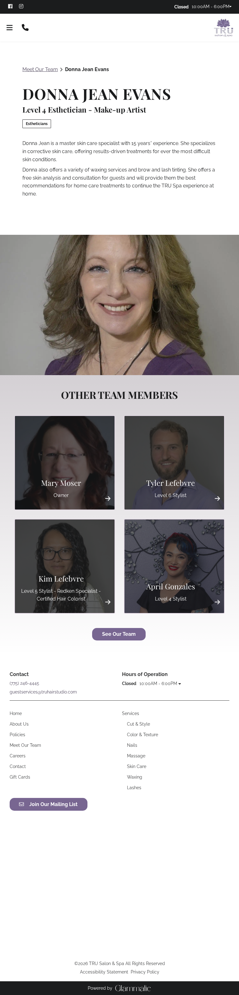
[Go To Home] (223, 27)
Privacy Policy (145, 971)
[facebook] (12, 6)
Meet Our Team (40, 69)
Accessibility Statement (104, 971)
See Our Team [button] (119, 634)
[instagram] (23, 6)
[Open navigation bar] (10, 28)
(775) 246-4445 (24, 683)
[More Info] (107, 498)
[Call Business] (25, 28)
